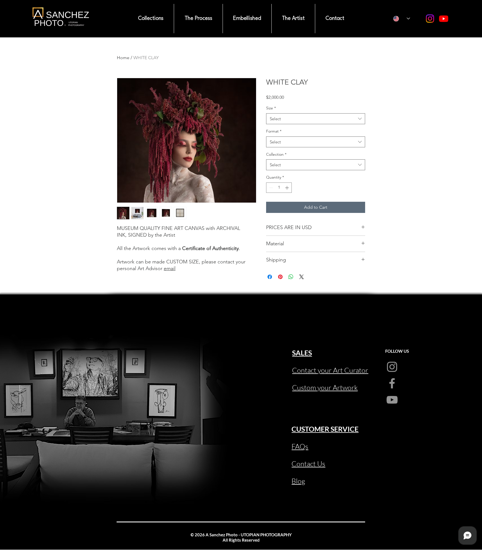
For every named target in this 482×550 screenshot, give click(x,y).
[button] (150, 18)
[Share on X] (301, 276)
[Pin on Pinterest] (280, 276)
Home (123, 57)
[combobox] (315, 118)
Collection (276, 154)
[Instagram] (430, 18)
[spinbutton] (279, 188)
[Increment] (287, 188)
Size (271, 108)
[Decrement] (270, 188)
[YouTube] (443, 18)
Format (273, 131)
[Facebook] (392, 383)
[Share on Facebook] (269, 276)
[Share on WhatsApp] (291, 276)
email (169, 268)
